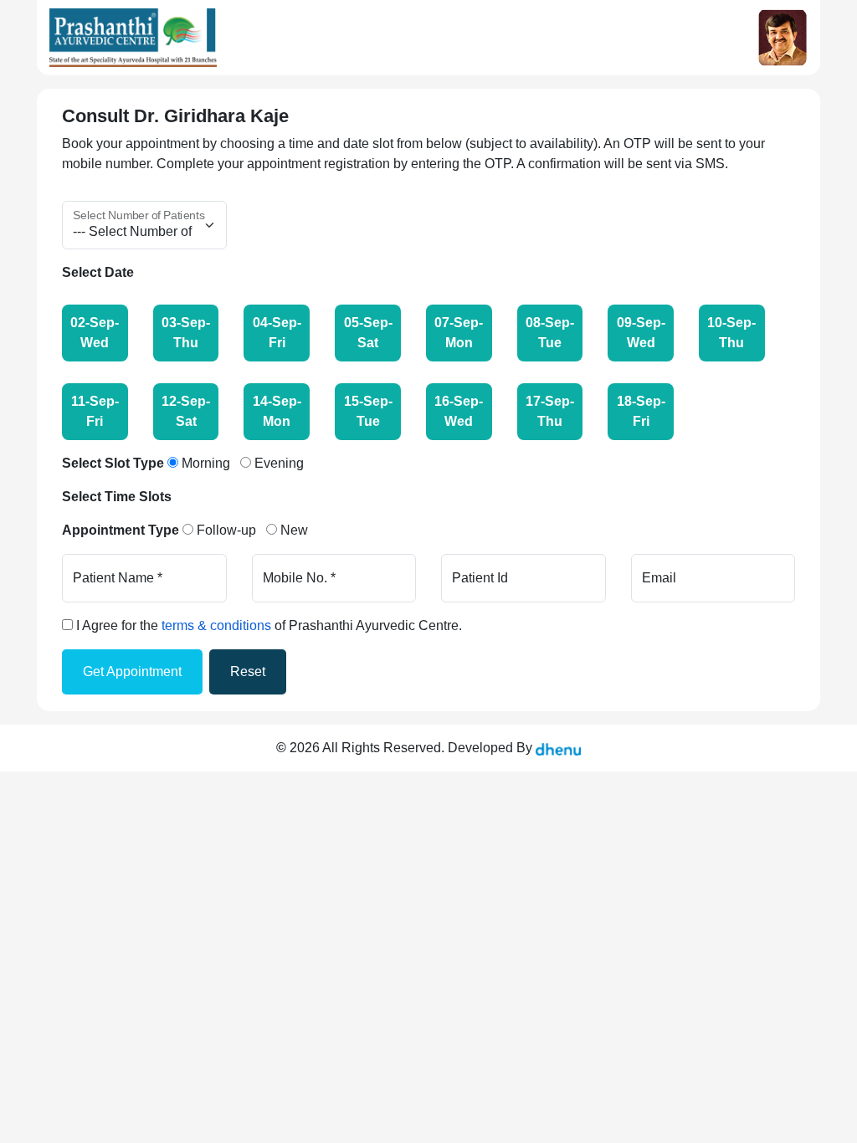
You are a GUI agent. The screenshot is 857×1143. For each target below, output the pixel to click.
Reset (247, 671)
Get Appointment (132, 671)
